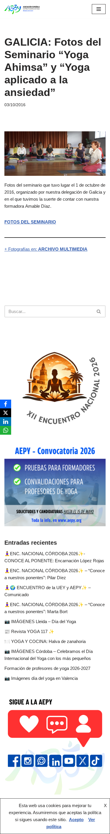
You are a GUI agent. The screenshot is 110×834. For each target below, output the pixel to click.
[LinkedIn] (5, 421)
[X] (5, 412)
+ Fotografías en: (45, 249)
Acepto (76, 819)
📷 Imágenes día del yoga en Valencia (41, 678)
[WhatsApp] (5, 430)
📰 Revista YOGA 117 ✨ (29, 631)
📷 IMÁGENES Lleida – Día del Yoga (40, 621)
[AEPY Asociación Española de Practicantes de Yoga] (22, 9)
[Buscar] (99, 311)
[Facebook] (5, 404)
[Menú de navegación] (99, 9)
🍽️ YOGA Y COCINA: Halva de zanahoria (45, 641)
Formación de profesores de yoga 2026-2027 (47, 668)
